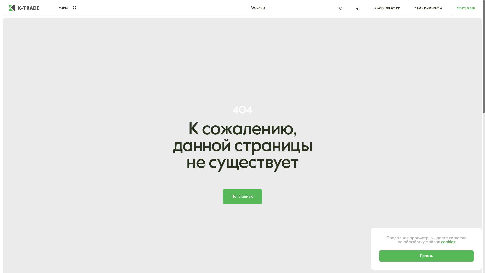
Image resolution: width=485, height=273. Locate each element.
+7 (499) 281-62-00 (386, 8)
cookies (448, 242)
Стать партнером (428, 8)
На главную (242, 197)
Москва (258, 8)
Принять (426, 256)
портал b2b (466, 8)
